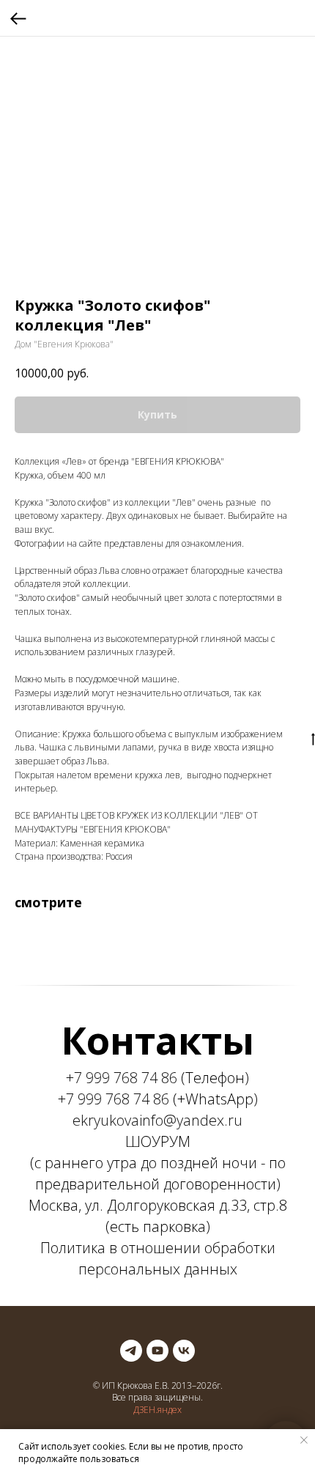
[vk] (184, 1351)
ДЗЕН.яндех (157, 1409)
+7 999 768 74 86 (121, 1078)
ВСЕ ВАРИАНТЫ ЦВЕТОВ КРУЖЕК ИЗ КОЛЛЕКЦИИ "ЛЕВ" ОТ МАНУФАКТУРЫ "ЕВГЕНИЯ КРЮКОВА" (136, 822)
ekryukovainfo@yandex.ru (157, 1120)
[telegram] (131, 1351)
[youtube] (157, 1351)
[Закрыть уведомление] (304, 1440)
